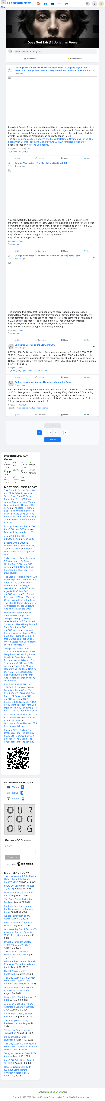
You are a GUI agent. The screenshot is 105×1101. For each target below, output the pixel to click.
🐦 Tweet (87, 158)
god (30, 370)
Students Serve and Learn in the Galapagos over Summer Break (19, 909)
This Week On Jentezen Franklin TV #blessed (16, 953)
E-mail (8, 846)
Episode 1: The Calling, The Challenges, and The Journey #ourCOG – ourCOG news (19, 733)
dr (14, 370)
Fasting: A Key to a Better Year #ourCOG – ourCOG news (20, 528)
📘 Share (64, 158)
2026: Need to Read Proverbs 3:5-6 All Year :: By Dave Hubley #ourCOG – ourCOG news (19, 562)
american (17, 151)
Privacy (16, 1097)
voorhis (44, 370)
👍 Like (17, 158)
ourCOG (36, 370)
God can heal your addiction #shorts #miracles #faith (18, 989)
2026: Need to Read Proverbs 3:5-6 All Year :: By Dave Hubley (19, 570)
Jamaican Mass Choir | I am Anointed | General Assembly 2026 (19, 1006)
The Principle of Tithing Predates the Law (16, 1022)
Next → (52, 439)
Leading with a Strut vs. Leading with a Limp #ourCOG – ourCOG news (19, 545)
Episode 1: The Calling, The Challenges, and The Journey (19, 740)
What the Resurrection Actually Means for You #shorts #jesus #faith (20, 964)
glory (25, 370)
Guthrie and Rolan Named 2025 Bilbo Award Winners (20, 724)
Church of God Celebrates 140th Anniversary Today (17, 943)
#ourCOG (23, 368)
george (25, 151)
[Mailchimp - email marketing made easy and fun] (20, 866)
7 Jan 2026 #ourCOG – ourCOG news (16, 537)
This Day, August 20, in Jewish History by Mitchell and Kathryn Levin (20, 1046)
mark (31, 408)
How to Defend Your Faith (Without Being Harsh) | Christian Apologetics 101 (17, 1070)
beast (15, 408)
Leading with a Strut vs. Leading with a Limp (20, 551)
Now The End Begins (37, 144)
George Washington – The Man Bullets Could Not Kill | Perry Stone (47, 255)
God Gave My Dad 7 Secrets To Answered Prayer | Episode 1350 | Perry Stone (20, 932)
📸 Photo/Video (30, 59)
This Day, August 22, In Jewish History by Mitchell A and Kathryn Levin (20, 879)
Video (21, 241)
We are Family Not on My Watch (52, 42)
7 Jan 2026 (28, 538)
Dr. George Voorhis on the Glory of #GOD (35, 345)
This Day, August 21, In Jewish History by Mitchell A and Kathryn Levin (19, 980)
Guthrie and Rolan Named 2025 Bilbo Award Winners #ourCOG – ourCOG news (20, 717)
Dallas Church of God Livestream (15, 1038)
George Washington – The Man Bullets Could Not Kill (41, 163)
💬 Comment (40, 158)
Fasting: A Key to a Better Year (20, 532)
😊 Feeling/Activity (75, 59)
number (37, 408)
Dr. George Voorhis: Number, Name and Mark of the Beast (43, 382)
